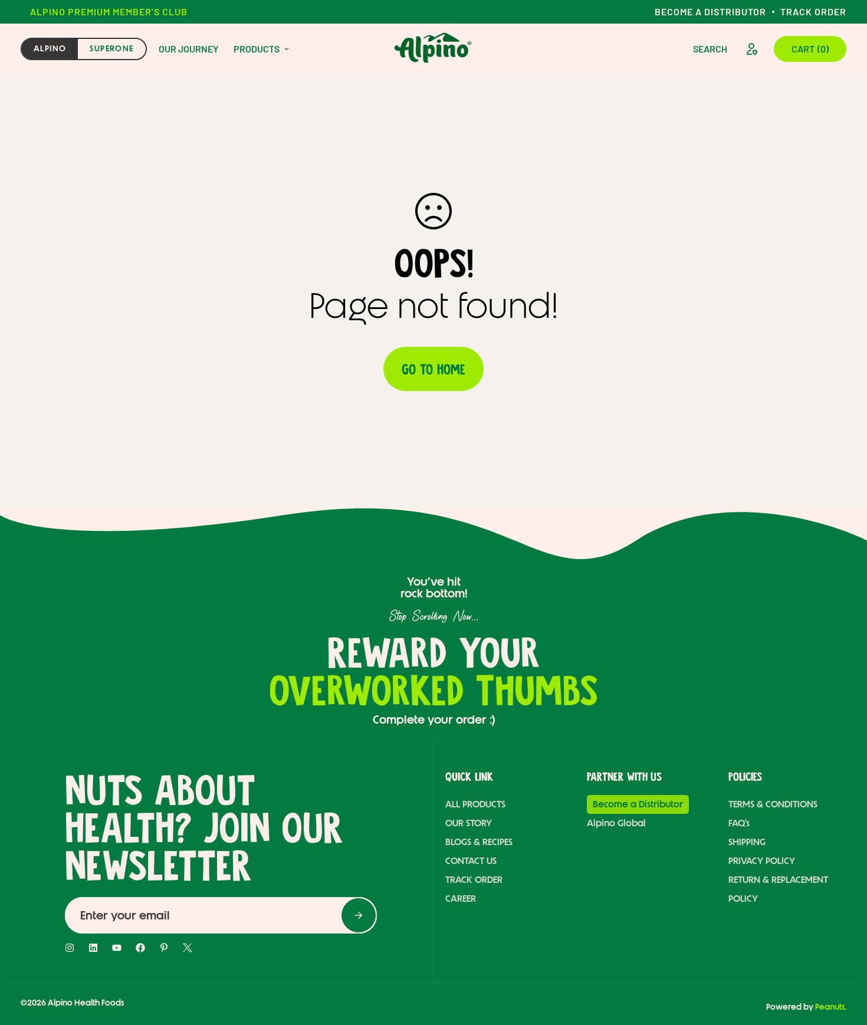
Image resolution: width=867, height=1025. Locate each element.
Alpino (50, 49)
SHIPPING (747, 841)
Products (257, 48)
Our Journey (189, 48)
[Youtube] (116, 947)
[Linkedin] (93, 947)
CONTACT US (471, 860)
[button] (810, 49)
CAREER (460, 898)
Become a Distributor (710, 11)
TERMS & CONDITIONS (772, 804)
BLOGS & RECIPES (479, 841)
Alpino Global (616, 823)
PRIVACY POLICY (761, 860)
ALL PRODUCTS (475, 804)
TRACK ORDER (474, 879)
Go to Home (433, 368)
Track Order (813, 11)
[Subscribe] (358, 915)
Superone (111, 49)
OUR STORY (468, 823)
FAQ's (739, 823)
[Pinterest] (164, 947)
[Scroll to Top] (833, 959)
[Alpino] (433, 49)
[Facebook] (140, 947)
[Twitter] (187, 947)
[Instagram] (69, 947)
